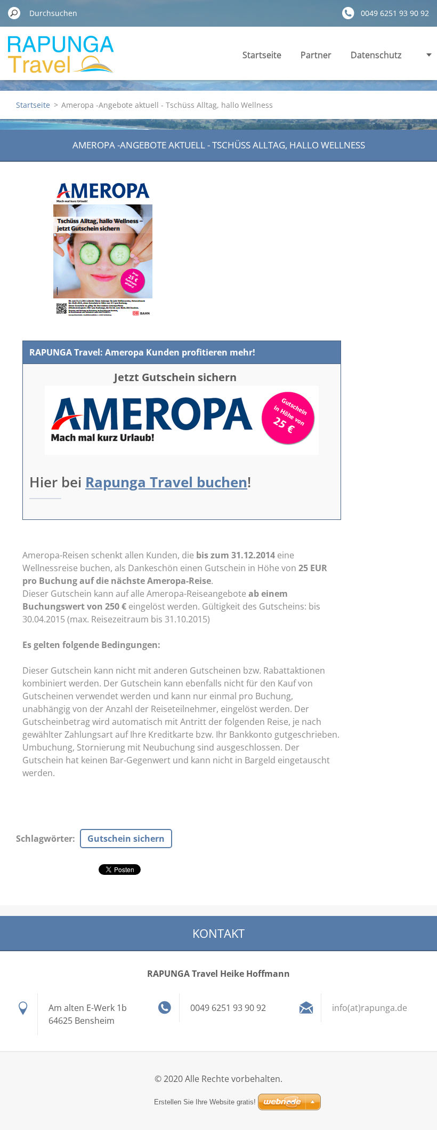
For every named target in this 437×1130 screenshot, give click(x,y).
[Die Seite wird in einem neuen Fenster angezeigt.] (102, 250)
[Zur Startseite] (61, 60)
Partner (316, 55)
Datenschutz (376, 55)
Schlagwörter (44, 838)
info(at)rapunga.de (369, 1008)
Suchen (14, 12)
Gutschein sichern (126, 838)
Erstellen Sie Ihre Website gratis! (205, 1102)
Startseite (261, 55)
